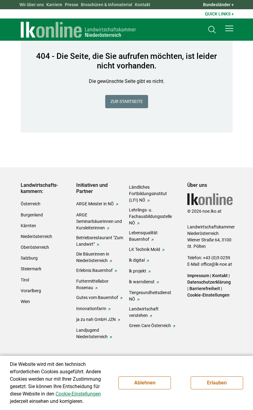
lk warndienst (142, 281)
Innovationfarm (91, 308)
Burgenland (32, 214)
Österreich (30, 203)
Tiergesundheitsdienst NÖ (150, 295)
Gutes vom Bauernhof (97, 297)
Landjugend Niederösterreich (92, 333)
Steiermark (31, 268)
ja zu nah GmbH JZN (96, 319)
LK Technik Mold (144, 249)
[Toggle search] (212, 30)
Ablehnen (145, 383)
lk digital (137, 260)
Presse (71, 4)
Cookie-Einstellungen (208, 295)
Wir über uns (31, 4)
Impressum (198, 275)
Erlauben (217, 383)
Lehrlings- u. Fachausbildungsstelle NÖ (150, 216)
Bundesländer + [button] (218, 4)
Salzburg (29, 258)
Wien (25, 301)
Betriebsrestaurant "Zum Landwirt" (99, 241)
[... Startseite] (78, 30)
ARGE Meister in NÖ (95, 203)
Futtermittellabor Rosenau (92, 284)
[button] (229, 28)
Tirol (25, 279)
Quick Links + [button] (219, 13)
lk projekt (137, 271)
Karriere (54, 4)
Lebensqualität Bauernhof (143, 236)
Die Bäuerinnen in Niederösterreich (92, 257)
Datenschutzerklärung (209, 282)
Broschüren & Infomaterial (106, 4)
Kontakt (142, 4)
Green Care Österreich (150, 325)
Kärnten (28, 225)
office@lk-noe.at (216, 264)
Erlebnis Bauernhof (94, 270)
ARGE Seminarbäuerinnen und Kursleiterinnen (99, 221)
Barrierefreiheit (204, 288)
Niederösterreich (36, 236)
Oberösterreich (35, 247)
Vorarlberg (31, 290)
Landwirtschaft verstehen (144, 312)
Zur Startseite (126, 101)
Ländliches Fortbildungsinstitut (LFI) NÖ (148, 194)
